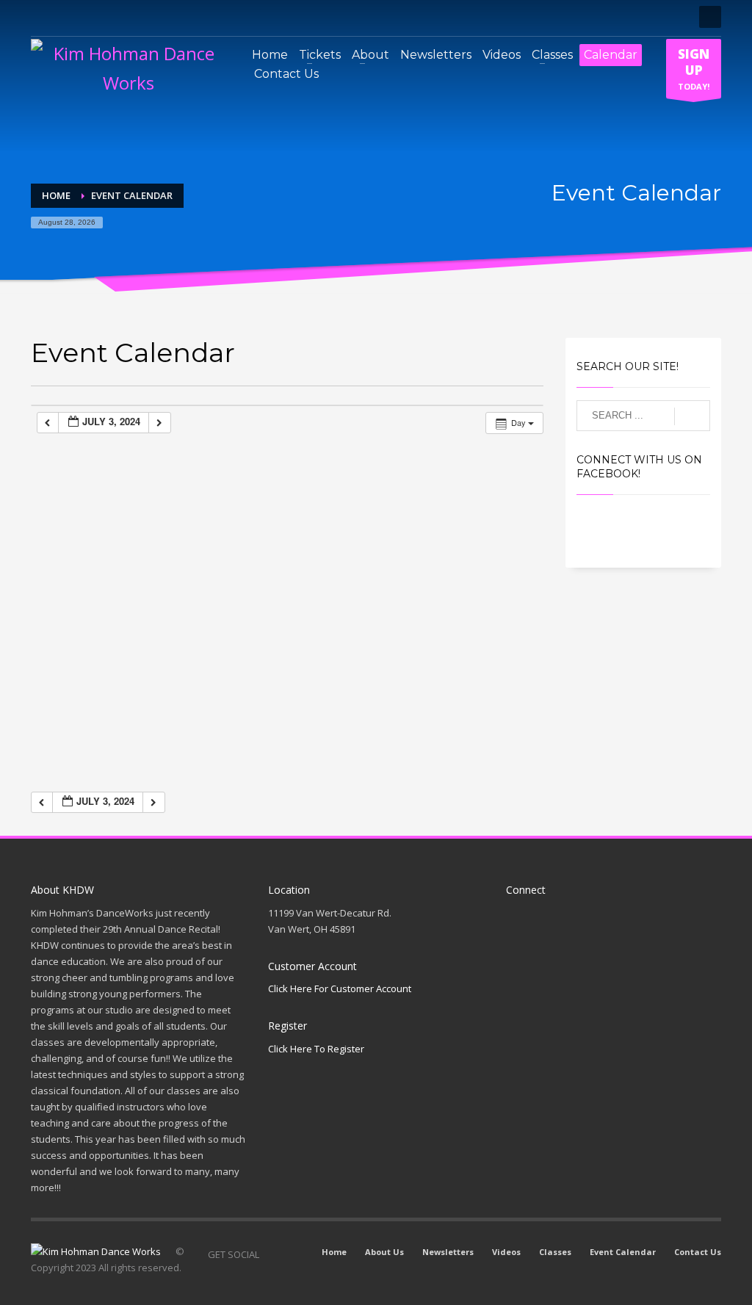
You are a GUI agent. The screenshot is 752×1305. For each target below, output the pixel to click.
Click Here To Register (316, 1048)
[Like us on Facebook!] (270, 1254)
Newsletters (448, 1251)
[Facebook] (42, 17)
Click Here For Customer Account (339, 988)
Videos (506, 1251)
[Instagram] (64, 17)
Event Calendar (623, 1251)
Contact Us (697, 1251)
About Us (384, 1251)
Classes (555, 1251)
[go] (692, 416)
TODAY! (693, 69)
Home (334, 1251)
